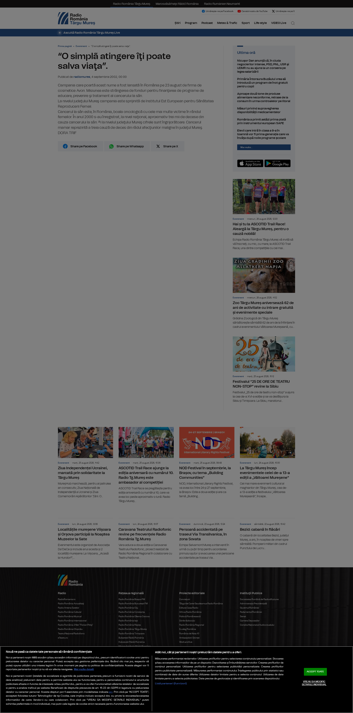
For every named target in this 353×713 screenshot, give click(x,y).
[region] (176, 679)
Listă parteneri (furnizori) (171, 683)
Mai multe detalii (84, 669)
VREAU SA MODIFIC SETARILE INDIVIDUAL (314, 683)
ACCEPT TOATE (315, 672)
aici (111, 692)
